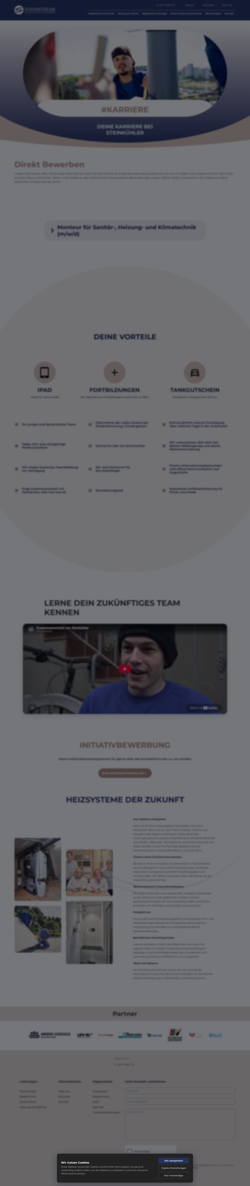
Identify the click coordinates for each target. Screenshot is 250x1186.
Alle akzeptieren (173, 1160)
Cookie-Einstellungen (173, 1168)
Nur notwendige (173, 1175)
